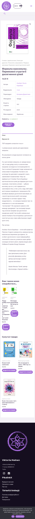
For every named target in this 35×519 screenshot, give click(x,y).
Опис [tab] (4, 135)
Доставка (5, 497)
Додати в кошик (8, 124)
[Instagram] (4, 473)
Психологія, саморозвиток (15, 63)
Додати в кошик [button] (6, 327)
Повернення (6, 499)
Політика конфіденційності (10, 495)
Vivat (18, 90)
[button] (4, 13)
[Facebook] (9, 473)
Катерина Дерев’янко (23, 94)
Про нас (4, 487)
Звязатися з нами (7, 484)
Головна (4, 60)
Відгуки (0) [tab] (5, 139)
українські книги (12, 60)
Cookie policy (20, 516)
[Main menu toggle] (31, 6)
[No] (33, 513)
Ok (13, 516)
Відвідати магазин (8, 482)
